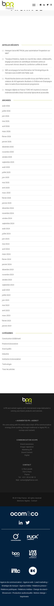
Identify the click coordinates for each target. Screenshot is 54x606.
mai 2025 (5, 183)
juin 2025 (5, 177)
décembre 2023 (8, 270)
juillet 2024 (6, 234)
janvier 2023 (6, 326)
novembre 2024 (8, 213)
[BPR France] (8, 5)
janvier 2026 (6, 142)
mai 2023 (5, 305)
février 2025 (6, 198)
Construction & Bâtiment (11, 339)
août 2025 (6, 167)
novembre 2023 (8, 275)
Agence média (25, 586)
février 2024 (6, 259)
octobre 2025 (7, 157)
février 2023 (6, 321)
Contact (34, 501)
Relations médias (25, 589)
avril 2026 (6, 126)
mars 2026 (6, 131)
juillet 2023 (6, 295)
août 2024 (6, 229)
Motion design (39, 593)
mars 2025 (6, 193)
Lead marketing (41, 582)
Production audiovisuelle (22, 593)
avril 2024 (6, 249)
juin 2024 (5, 239)
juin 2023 (5, 300)
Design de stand (40, 589)
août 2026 (6, 106)
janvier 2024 (6, 264)
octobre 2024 (7, 218)
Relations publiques (9, 589)
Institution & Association (11, 359)
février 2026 (6, 137)
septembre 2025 (8, 162)
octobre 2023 (7, 280)
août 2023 (6, 290)
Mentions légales (23, 501)
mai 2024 (5, 244)
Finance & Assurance (10, 344)
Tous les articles (8, 369)
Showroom (6, 593)
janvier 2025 (6, 203)
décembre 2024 (8, 208)
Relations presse (39, 586)
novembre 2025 (8, 152)
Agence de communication (11, 582)
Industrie (5, 354)
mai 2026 (5, 121)
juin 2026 (5, 116)
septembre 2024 (8, 223)
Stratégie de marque (10, 586)
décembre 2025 (8, 147)
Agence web (28, 582)
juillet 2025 (6, 172)
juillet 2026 (6, 111)
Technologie (6, 364)
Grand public (6, 349)
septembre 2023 (8, 285)
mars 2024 (6, 254)
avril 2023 (6, 310)
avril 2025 (6, 188)
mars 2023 (6, 316)
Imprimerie (24, 596)
